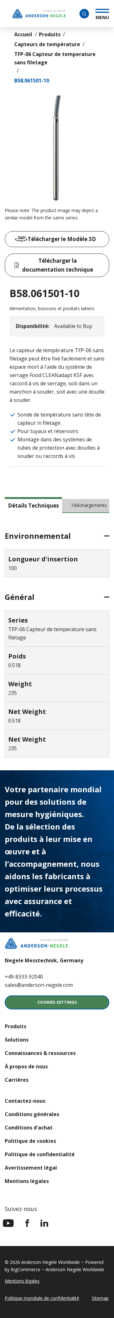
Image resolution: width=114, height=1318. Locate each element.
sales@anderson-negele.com (39, 984)
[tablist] (57, 508)
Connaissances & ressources (40, 1053)
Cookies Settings (57, 1002)
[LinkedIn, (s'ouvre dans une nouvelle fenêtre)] (44, 1223)
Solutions (16, 1039)
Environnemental (38, 536)
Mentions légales (27, 1181)
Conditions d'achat (29, 1127)
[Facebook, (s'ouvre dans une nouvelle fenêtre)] (27, 1223)
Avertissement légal (31, 1167)
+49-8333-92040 (24, 976)
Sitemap (100, 1298)
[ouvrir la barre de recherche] (84, 13)
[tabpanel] (57, 644)
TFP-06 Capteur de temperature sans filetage (55, 58)
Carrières (16, 1079)
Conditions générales (32, 1114)
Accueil (23, 34)
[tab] (33, 505)
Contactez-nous (25, 1100)
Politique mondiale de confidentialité (42, 1298)
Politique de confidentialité (40, 1154)
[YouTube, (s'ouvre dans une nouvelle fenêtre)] (8, 1223)
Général (20, 597)
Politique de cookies (30, 1140)
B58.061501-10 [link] (31, 80)
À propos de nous (26, 1066)
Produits (49, 34)
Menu (102, 16)
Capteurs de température (47, 44)
